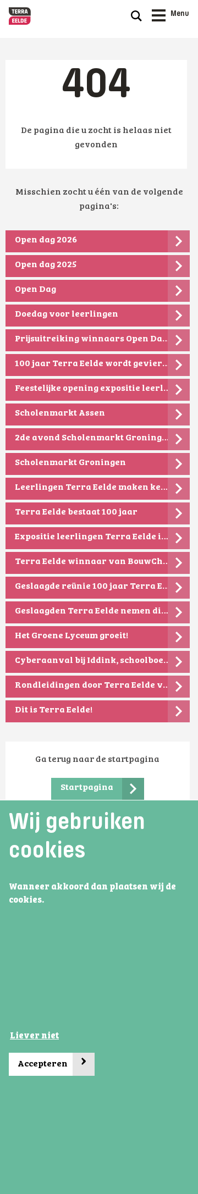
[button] (47, 900)
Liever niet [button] (34, 1036)
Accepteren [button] (52, 1061)
